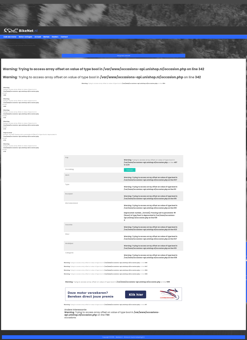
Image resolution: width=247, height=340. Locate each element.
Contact (64, 37)
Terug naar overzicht (123, 56)
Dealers (55, 37)
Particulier (130, 170)
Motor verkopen (25, 37)
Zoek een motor (9, 37)
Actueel (38, 37)
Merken (46, 37)
